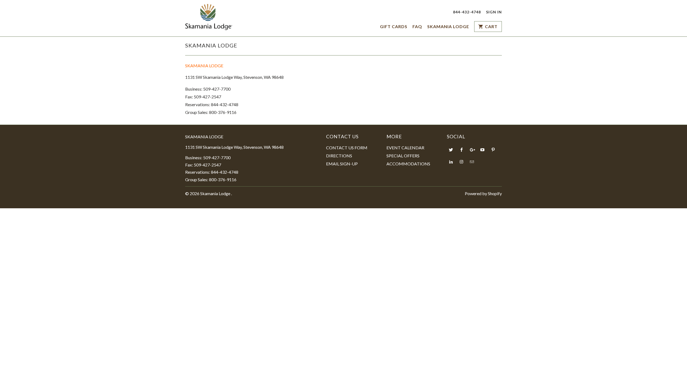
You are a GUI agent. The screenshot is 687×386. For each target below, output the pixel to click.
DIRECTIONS (339, 155)
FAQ (417, 26)
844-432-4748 (467, 12)
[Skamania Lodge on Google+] (472, 149)
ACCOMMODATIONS (408, 163)
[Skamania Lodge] (208, 18)
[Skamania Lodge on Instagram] (461, 161)
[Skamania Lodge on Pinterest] (493, 149)
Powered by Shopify (483, 193)
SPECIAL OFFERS (402, 155)
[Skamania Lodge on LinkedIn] (451, 161)
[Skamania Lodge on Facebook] (461, 149)
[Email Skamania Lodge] (472, 161)
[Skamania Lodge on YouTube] (482, 149)
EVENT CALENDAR (405, 147)
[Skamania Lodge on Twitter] (451, 149)
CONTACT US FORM (346, 147)
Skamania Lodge (215, 193)
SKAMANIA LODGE (448, 26)
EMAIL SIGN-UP (342, 163)
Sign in (494, 12)
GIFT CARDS (393, 26)
